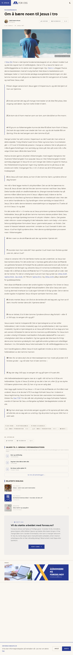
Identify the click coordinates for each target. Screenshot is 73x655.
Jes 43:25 (18, 277)
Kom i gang (35, 546)
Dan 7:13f (16, 398)
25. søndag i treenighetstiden (45, 428)
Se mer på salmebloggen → (36, 475)
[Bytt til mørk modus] (70, 2)
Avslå (57, 648)
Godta (66, 648)
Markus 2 (63, 428)
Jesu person (10, 425)
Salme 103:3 (9, 277)
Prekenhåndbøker (10, 10)
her (3, 651)
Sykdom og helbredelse (38, 425)
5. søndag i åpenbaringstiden (18, 428)
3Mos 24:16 (49, 277)
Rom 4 (51, 68)
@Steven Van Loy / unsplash (62, 56)
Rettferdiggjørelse (23, 425)
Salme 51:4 (36, 277)
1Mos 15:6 (9, 62)
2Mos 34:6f (62, 274)
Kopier (45, 21)
